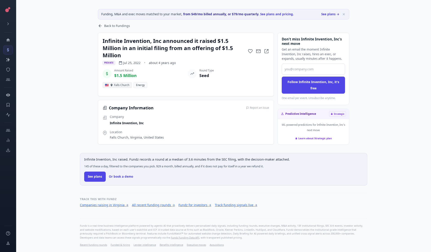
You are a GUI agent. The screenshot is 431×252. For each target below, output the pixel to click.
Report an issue (259, 108)
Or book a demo (121, 177)
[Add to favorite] (250, 51)
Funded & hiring (120, 244)
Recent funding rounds (93, 244)
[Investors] (8, 79)
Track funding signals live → (236, 205)
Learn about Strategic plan (315, 138)
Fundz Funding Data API (185, 237)
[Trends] (8, 140)
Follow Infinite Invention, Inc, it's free (313, 85)
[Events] (8, 50)
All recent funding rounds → (153, 205)
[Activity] (8, 114)
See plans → (330, 14)
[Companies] (8, 59)
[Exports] (8, 150)
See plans (95, 177)
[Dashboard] (8, 40)
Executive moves (196, 244)
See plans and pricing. (277, 14)
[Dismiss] (344, 14)
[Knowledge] (8, 233)
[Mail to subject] (258, 51)
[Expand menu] (8, 24)
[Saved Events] (8, 105)
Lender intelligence (145, 244)
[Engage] (8, 130)
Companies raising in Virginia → (104, 205)
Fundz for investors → (194, 205)
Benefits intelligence (171, 244)
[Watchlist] (8, 95)
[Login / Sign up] (8, 243)
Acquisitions (217, 244)
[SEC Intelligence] (8, 69)
